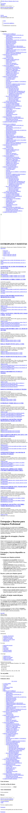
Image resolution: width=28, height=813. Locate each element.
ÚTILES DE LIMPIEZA (8, 65)
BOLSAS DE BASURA (11, 74)
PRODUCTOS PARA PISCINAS (13, 53)
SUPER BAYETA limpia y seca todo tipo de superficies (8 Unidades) (13, 453)
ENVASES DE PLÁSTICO (12, 87)
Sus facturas (5, 647)
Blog (4, 689)
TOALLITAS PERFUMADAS (13, 85)
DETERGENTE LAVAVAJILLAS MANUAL (16, 40)
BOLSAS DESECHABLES (12, 96)
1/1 (4, 257)
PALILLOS (8, 82)
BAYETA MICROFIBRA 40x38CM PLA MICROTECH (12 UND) (12, 296)
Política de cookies (7, 658)
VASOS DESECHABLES (12, 86)
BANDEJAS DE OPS (13, 90)
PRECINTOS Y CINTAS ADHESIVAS (15, 118)
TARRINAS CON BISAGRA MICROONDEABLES (15, 94)
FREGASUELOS (10, 44)
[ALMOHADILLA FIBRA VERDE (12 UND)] (13, 276)
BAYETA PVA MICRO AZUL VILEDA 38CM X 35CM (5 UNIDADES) (14, 487)
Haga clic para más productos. (7, 7)
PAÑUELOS (9, 62)
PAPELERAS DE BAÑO (11, 114)
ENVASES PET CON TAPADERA (17, 92)
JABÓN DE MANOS (11, 51)
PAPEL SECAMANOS (11, 63)
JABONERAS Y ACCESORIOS (13, 108)
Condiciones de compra (8, 659)
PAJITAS (8, 80)
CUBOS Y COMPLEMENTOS (13, 70)
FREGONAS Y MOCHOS (12, 69)
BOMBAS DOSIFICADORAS (10, 121)
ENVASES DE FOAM (14, 88)
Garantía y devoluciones (8, 635)
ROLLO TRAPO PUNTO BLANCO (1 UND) (13, 356)
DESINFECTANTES (10, 43)
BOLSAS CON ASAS (14, 98)
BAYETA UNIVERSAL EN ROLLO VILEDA (14, 389)
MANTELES (9, 55)
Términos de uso (6, 656)
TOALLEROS (9, 109)
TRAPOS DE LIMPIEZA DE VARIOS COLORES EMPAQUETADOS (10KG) (12, 469)
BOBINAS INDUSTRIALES (12, 59)
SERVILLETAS (9, 57)
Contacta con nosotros (8, 638)
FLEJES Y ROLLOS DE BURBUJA (14, 120)
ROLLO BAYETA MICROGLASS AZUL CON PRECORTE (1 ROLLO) (14, 435)
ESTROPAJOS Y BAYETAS (12, 66)
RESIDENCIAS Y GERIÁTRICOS (14, 106)
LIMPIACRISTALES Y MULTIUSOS (14, 46)
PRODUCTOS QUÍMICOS (9, 33)
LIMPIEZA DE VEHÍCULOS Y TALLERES (16, 49)
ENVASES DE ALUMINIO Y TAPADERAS (16, 81)
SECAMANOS (9, 113)
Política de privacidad (8, 657)
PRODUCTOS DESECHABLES (10, 76)
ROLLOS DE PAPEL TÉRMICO (13, 101)
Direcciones (5, 649)
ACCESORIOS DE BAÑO (9, 107)
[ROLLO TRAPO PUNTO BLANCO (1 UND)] (11, 353)
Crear (15, 786)
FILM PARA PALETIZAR (12, 119)
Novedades (5, 684)
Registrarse (3, 807)
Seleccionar (3, 248)
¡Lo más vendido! (7, 683)
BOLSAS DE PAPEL (13, 99)
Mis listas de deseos (7, 651)
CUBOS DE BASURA (11, 75)
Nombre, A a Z (6, 252)
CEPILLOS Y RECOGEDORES (13, 68)
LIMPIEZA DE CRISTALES (12, 73)
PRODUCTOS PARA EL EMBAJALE (12, 117)
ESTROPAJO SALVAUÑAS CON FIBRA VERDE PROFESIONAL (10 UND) (12, 505)
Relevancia (5, 250)
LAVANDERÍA (9, 48)
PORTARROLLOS (10, 112)
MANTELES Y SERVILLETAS (10, 54)
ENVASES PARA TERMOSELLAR (17, 91)
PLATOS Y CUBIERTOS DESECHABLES (16, 84)
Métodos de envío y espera (9, 639)
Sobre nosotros (6, 688)
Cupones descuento (7, 650)
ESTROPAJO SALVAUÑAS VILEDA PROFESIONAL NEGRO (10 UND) (11, 420)
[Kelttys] (3, 1)
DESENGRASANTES (11, 41)
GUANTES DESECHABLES (12, 103)
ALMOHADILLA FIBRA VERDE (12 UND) (13, 279)
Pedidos (5, 646)
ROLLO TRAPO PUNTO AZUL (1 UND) (12, 344)
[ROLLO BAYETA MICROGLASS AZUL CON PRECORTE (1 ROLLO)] (10, 431)
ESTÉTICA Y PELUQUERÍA (12, 104)
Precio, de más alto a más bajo (9, 255)
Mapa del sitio (6, 640)
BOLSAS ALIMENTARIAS (15, 97)
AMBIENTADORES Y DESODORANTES (16, 47)
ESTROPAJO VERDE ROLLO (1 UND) (12, 403)
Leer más (2, 613)
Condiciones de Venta (8, 687)
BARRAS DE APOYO (11, 110)
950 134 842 (14, 681)
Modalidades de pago (7, 637)
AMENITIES (9, 115)
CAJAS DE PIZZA (10, 79)
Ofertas (4, 686)
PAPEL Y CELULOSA (8, 58)
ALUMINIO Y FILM (10, 77)
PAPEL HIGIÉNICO (10, 60)
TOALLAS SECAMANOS (12, 64)
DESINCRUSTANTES (11, 42)
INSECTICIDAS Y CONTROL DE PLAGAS (16, 52)
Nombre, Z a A (6, 253)
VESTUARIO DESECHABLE (10, 102)
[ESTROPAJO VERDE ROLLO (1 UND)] (8, 400)
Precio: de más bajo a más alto (9, 254)
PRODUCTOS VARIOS (11, 71)
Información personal (7, 645)
